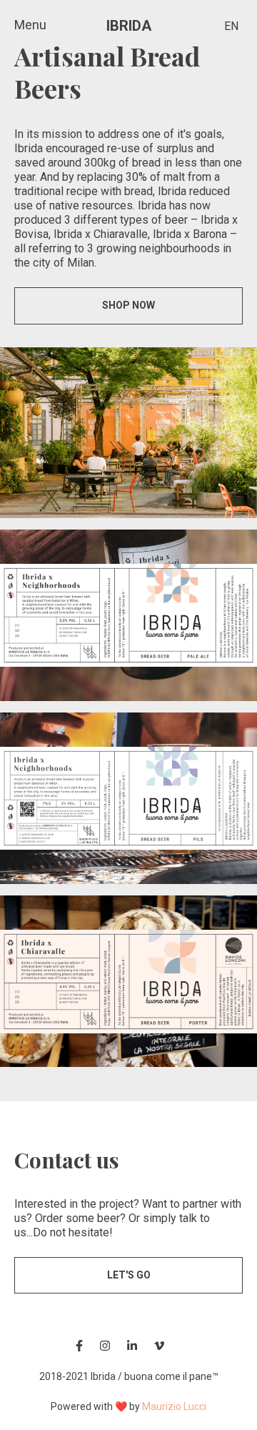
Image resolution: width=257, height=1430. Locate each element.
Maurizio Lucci (174, 1406)
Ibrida (128, 25)
